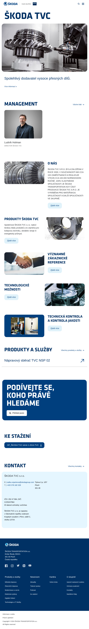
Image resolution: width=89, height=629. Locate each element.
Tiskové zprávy (35, 586)
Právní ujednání (8, 618)
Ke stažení (33, 594)
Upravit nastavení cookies (75, 582)
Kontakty (70, 590)
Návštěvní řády (72, 594)
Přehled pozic (18, 413)
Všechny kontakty (75, 466)
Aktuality (33, 582)
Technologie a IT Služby (13, 602)
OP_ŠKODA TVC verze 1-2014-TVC (23, 445)
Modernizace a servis (12, 590)
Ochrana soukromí (73, 586)
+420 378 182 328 (14, 485)
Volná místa (53, 582)
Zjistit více (54, 205)
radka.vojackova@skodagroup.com (20, 482)
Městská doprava (10, 582)
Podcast (33, 590)
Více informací (9, 86)
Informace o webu (9, 614)
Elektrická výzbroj (11, 594)
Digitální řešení (10, 598)
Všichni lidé (77, 105)
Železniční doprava (11, 586)
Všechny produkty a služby (71, 350)
